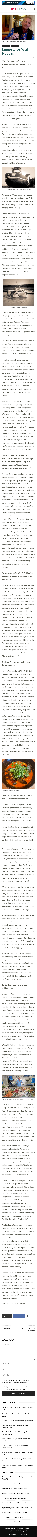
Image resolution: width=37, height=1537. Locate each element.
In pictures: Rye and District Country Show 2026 (17, 1508)
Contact (28, 1531)
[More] (27, 1316)
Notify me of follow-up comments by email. (18, 1387)
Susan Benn (7, 57)
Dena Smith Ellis (7, 1432)
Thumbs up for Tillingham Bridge (22, 1421)
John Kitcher (6, 1407)
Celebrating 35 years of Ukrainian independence (17, 1503)
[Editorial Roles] (18, 3)
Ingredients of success (28, 1330)
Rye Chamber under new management (14, 1498)
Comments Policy (10, 1529)
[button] (3, 9)
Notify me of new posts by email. (14, 1389)
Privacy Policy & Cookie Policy (15, 1531)
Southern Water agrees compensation (14, 1488)
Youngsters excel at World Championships (15, 1522)
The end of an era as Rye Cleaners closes (15, 1493)
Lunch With (14, 46)
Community (6, 46)
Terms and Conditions (23, 1529)
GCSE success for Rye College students (14, 1512)
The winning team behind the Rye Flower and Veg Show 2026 (18, 1478)
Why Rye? (6, 1329)
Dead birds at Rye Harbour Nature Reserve (15, 1484)
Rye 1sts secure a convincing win (12, 1517)
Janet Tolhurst (6, 1425)
